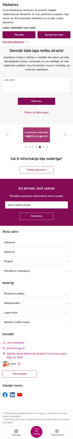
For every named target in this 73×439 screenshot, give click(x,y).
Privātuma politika (14, 293)
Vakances (9, 242)
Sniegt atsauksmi (36, 169)
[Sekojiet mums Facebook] (5, 394)
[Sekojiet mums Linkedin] (12, 394)
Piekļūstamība (12, 303)
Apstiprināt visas (54, 34)
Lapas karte (10, 312)
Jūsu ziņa (9, 79)
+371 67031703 (15, 343)
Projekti (8, 261)
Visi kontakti (19, 373)
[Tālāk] (65, 134)
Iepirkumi (9, 251)
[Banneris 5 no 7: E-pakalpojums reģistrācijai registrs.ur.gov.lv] (36, 134)
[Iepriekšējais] (8, 134)
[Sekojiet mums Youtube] (19, 395)
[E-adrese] (9, 364)
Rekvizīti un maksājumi (17, 270)
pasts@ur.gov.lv (16, 348)
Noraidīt (19, 34)
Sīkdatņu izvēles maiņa (17, 322)
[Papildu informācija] (19, 363)
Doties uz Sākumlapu (36, 112)
